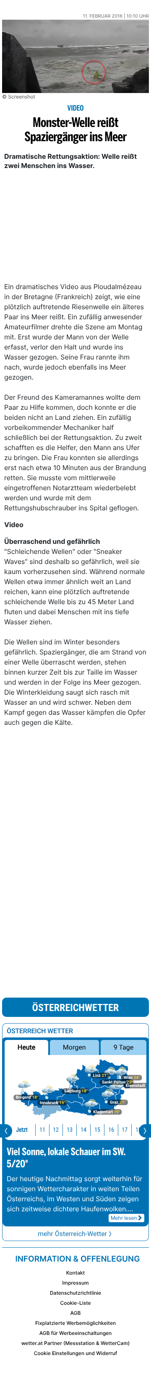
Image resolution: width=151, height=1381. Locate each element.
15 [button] (97, 1129)
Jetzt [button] (22, 1129)
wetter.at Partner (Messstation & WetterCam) (75, 1343)
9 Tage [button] (123, 1047)
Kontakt (75, 1273)
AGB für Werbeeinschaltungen (75, 1333)
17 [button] (125, 1129)
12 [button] (56, 1129)
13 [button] (70, 1129)
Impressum (75, 1283)
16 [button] (111, 1129)
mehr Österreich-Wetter (72, 1234)
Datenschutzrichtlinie (75, 1293)
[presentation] (6, 1131)
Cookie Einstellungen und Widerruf (75, 1353)
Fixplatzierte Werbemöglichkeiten (75, 1323)
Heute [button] (26, 1047)
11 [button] (42, 1129)
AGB (75, 1313)
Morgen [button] (74, 1047)
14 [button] (83, 1129)
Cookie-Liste (75, 1303)
